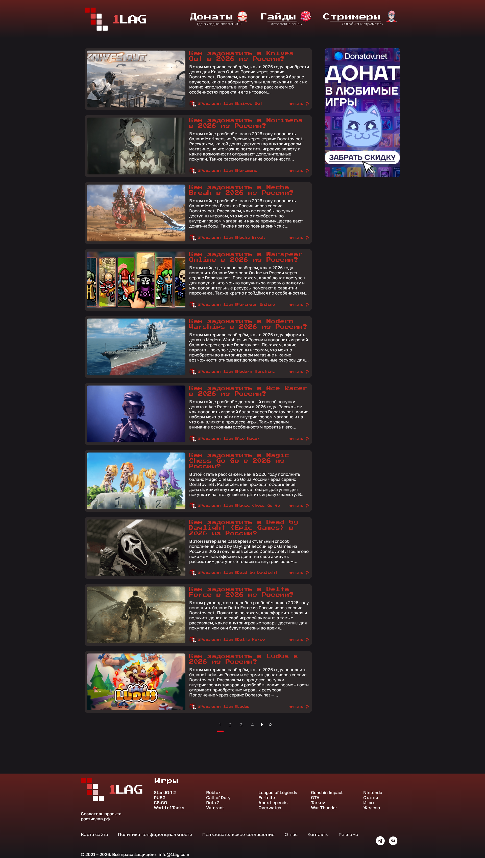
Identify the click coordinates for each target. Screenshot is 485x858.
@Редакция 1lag (215, 103)
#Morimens (246, 170)
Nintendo (372, 792)
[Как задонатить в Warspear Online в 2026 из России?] (136, 280)
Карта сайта (94, 834)
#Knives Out (248, 103)
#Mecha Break (250, 237)
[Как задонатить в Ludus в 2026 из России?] (136, 681)
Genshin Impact (327, 792)
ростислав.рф (95, 818)
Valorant (215, 807)
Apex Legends (272, 802)
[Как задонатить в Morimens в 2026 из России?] (136, 146)
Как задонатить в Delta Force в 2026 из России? (241, 592)
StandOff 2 (165, 792)
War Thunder (324, 807)
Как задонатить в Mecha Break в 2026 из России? (241, 190)
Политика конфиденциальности (155, 834)
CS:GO (160, 802)
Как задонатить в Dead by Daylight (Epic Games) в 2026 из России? (243, 528)
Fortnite (266, 797)
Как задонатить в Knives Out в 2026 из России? (241, 56)
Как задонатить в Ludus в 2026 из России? (243, 659)
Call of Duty (218, 797)
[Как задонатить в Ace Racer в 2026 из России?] (136, 414)
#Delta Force (250, 639)
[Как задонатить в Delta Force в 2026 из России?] (136, 614)
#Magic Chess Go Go (257, 505)
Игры (368, 802)
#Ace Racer (247, 438)
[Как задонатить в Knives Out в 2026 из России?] (136, 79)
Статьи (370, 797)
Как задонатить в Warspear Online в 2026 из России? (246, 257)
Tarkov (318, 802)
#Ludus (242, 706)
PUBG (159, 797)
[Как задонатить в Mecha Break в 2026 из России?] (136, 213)
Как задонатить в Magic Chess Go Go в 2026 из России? (239, 461)
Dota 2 (213, 802)
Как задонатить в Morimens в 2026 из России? (246, 123)
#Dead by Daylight (256, 572)
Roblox (213, 792)
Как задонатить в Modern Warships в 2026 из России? (248, 324)
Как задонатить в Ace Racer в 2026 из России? (248, 391)
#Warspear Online (255, 304)
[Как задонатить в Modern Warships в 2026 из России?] (136, 347)
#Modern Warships (255, 371)
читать (296, 103)
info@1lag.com (174, 854)
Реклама (348, 834)
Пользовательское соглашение (238, 834)
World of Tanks (169, 807)
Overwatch (269, 807)
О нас (291, 834)
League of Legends (277, 792)
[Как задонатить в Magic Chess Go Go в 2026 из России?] (136, 481)
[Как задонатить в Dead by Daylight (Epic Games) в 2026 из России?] (136, 548)
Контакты (318, 834)
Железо (371, 807)
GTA (315, 797)
